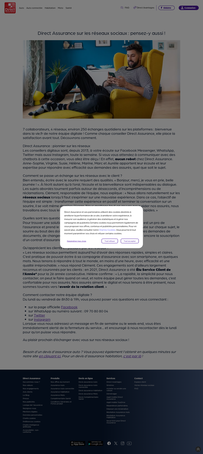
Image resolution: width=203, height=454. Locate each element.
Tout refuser (110, 241)
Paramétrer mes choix (76, 241)
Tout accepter (130, 241)
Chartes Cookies (107, 229)
